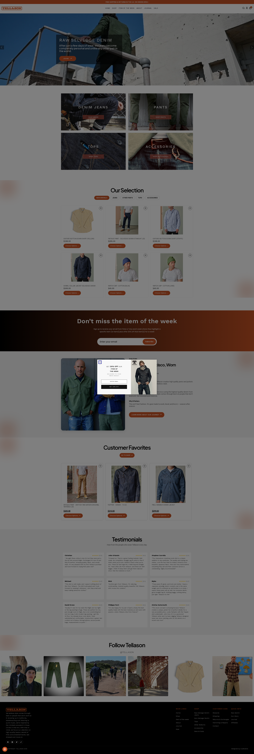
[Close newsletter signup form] (100, 362)
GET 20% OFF (114, 386)
